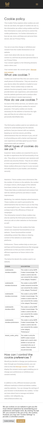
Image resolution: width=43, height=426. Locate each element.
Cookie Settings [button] (9, 421)
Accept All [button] (21, 421)
